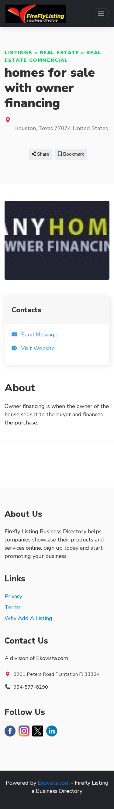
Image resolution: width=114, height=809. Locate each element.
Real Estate (59, 52)
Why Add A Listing (28, 618)
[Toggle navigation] (101, 13)
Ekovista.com (54, 782)
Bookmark (73, 154)
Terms (13, 607)
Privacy (13, 596)
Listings (18, 52)
